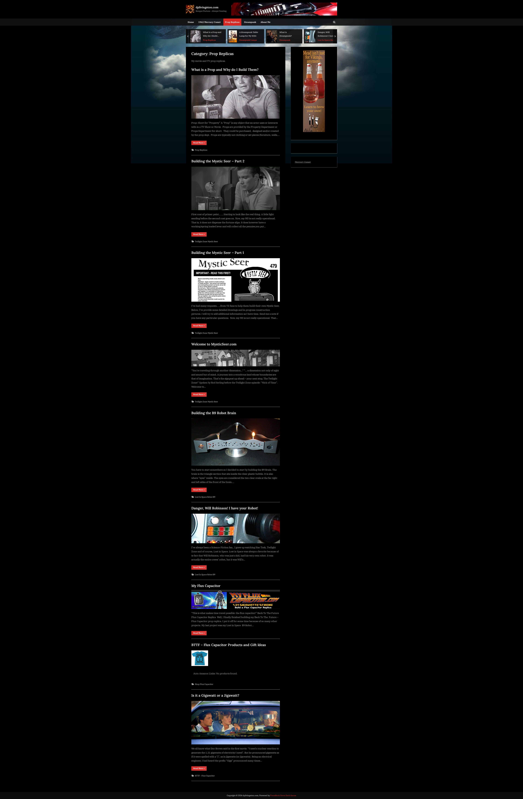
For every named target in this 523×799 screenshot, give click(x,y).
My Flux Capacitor (206, 586)
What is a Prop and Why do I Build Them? (225, 69)
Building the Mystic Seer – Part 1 (217, 252)
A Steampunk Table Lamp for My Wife (210, 34)
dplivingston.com (207, 7)
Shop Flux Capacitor (204, 684)
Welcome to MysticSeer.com (214, 344)
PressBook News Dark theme (283, 795)
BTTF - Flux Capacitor (205, 775)
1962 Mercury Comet (209, 22)
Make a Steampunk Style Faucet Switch (327, 34)
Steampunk (250, 22)
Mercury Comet (303, 161)
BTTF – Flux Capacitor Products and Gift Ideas (228, 645)
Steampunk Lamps (210, 40)
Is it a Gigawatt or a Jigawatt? (215, 695)
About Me (265, 22)
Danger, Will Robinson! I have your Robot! (287, 34)
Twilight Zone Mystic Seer (206, 241)
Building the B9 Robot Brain (213, 413)
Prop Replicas (232, 22)
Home (191, 22)
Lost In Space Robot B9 (288, 40)
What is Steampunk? (247, 34)
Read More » (200, 143)
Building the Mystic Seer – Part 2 (217, 161)
